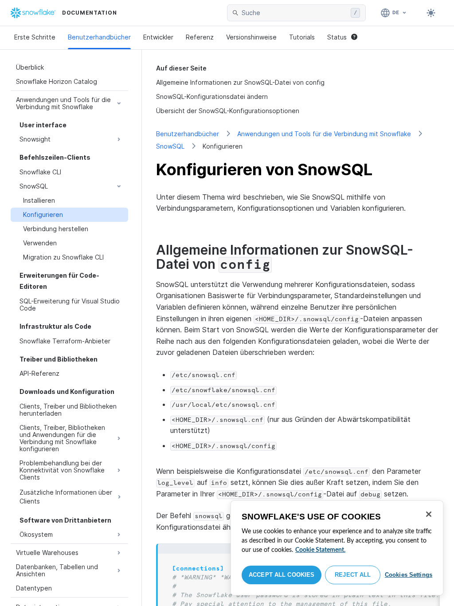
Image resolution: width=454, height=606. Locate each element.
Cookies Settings (408, 574)
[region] (337, 547)
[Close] (428, 514)
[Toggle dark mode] (431, 13)
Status (337, 37)
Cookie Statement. (320, 550)
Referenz (200, 37)
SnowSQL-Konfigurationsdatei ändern (212, 96)
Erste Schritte (34, 37)
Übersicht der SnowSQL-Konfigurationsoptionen (227, 110)
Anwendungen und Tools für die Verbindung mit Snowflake (324, 134)
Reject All (353, 574)
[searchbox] (294, 13)
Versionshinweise (251, 37)
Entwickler (158, 37)
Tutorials (302, 37)
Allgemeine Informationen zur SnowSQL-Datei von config (240, 82)
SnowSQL (170, 146)
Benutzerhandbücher (99, 37)
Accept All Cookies (281, 574)
